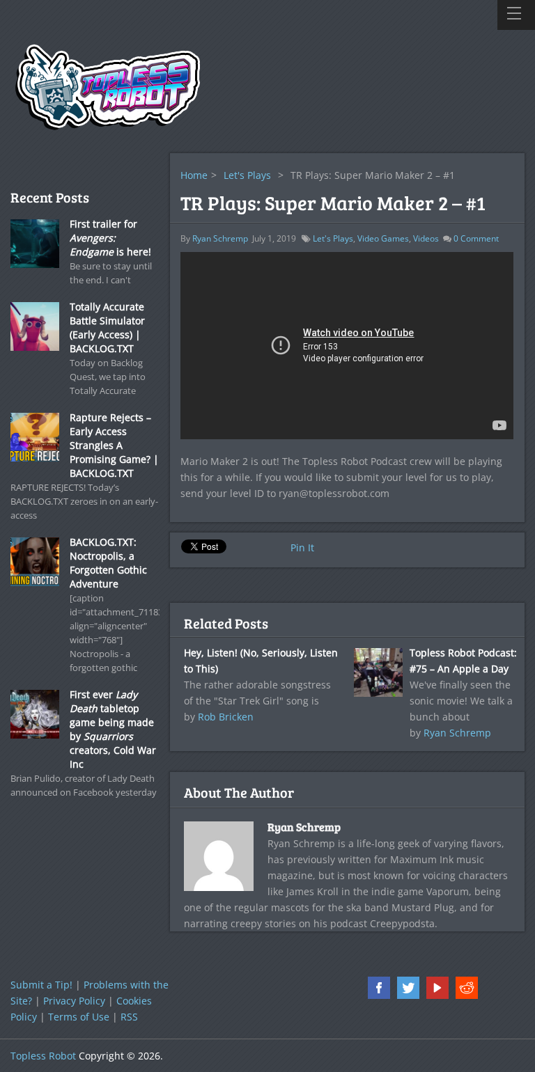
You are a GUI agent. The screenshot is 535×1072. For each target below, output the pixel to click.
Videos (426, 238)
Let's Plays (247, 175)
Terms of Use (78, 1016)
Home (194, 175)
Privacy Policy (74, 1000)
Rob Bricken (226, 716)
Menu (516, 15)
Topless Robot (43, 1055)
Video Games (383, 238)
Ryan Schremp (220, 238)
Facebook (379, 988)
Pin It (302, 547)
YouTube (437, 988)
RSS (129, 1016)
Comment (476, 238)
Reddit (467, 988)
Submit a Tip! (41, 984)
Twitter (408, 988)
